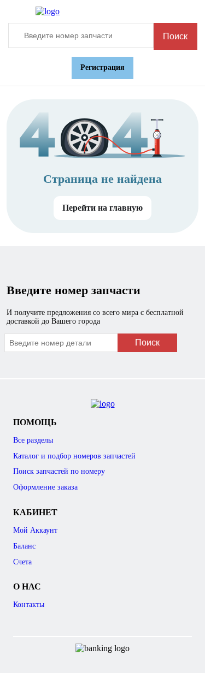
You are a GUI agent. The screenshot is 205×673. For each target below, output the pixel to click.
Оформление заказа (45, 487)
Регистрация (102, 67)
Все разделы (33, 440)
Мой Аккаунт (35, 530)
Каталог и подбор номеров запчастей (74, 456)
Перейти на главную (102, 207)
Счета (22, 562)
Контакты (28, 604)
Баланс (24, 546)
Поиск (175, 36)
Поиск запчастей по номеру (59, 471)
